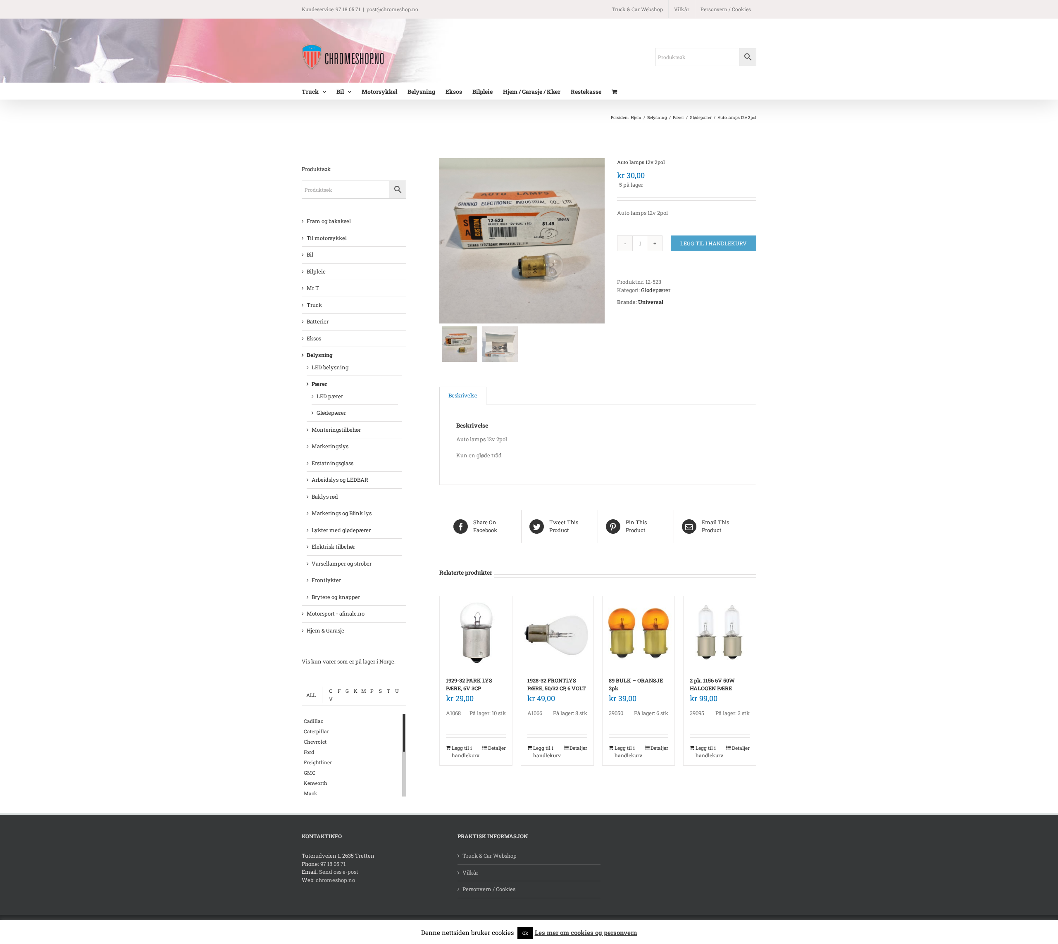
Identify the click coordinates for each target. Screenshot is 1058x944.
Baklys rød (325, 496)
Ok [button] (525, 933)
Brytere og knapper (336, 597)
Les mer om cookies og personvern (586, 932)
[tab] (462, 395)
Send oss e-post (338, 871)
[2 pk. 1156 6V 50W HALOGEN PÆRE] (720, 632)
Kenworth (315, 783)
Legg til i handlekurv (713, 243)
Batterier (318, 321)
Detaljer (497, 747)
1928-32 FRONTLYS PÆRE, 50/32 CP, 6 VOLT (556, 684)
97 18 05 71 (333, 864)
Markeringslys (330, 446)
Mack (310, 793)
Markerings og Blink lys (342, 513)
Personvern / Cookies (488, 889)
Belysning (320, 355)
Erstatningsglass (332, 463)
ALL (311, 695)
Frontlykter (326, 580)
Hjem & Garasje (325, 630)
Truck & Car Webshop (489, 855)
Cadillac (313, 721)
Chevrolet (315, 741)
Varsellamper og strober (342, 563)
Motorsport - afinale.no (336, 613)
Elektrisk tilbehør (333, 546)
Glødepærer (655, 290)
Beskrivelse (462, 395)
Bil (310, 254)
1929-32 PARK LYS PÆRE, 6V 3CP (469, 684)
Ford (309, 752)
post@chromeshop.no (392, 9)
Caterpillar (316, 731)
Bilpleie (316, 271)
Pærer (319, 384)
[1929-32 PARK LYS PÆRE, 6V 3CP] (476, 632)
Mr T (313, 288)
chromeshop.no (335, 880)
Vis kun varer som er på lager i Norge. (349, 661)
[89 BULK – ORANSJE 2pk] (639, 632)
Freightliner (318, 762)
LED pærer (330, 396)
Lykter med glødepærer (341, 530)
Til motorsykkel (327, 238)
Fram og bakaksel (329, 221)
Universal (650, 302)
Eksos (314, 338)
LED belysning (330, 367)
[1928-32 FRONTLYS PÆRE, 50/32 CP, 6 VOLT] (557, 632)
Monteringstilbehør (336, 429)
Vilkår (470, 872)
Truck (314, 305)
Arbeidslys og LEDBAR (340, 479)
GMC (309, 772)
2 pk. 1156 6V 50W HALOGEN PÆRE (712, 684)
